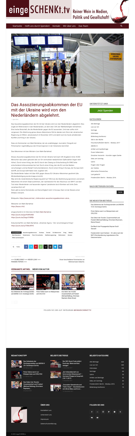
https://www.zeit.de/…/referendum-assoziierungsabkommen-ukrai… (45, 198)
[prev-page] (12, 302)
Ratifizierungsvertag (50, 235)
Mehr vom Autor (40, 269)
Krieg (64, 232)
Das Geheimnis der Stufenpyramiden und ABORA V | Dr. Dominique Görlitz (107, 206)
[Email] (45, 247)
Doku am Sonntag (97, 159)
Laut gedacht (95, 174)
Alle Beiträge (40, 289)
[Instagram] (103, 412)
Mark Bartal (44, 212)
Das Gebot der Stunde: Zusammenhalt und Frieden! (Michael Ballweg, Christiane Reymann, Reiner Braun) (107, 220)
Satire (93, 162)
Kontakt (56, 25)
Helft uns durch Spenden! (37, 25)
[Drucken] (50, 247)
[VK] (60, 247)
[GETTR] (97, 412)
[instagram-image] (14, 321)
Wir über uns (69, 25)
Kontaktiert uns (46, 410)
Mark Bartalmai (16, 235)
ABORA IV (14, 289)
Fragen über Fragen (98, 165)
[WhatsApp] (41, 247)
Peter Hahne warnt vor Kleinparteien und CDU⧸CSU (104, 212)
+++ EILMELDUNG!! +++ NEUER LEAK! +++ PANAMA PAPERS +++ (25, 261)
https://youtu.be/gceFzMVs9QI (22, 215)
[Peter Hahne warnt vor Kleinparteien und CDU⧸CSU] (47, 282)
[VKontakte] (92, 418)
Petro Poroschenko (37, 235)
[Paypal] (109, 412)
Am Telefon (95, 168)
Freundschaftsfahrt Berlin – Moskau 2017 (105, 143)
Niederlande (26, 235)
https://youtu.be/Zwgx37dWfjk (22, 217)
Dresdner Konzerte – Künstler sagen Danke (106, 155)
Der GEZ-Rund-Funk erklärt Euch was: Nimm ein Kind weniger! (72, 363)
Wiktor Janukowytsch (18, 237)
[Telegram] (55, 247)
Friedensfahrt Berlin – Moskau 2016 (103, 178)
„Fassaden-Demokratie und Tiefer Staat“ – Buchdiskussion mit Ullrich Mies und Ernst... (73, 387)
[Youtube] (97, 418)
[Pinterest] (36, 247)
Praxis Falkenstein (97, 152)
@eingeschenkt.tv (82, 310)
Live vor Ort (95, 127)
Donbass (41, 232)
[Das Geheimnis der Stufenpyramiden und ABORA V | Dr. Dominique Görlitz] (22, 282)
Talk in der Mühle (97, 140)
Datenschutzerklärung (48, 424)
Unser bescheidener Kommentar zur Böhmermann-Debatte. (72, 261)
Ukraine (70, 235)
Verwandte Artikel (20, 269)
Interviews (94, 133)
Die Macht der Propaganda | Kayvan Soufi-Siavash (105, 228)
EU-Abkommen (57, 232)
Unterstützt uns (46, 415)
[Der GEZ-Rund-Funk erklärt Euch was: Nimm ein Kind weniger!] (55, 364)
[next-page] (16, 302)
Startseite (17, 25)
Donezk (48, 232)
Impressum (45, 419)
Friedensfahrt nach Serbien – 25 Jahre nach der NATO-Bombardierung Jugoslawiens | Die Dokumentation (107, 235)
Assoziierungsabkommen (30, 232)
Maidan (71, 232)
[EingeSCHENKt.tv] (67, 11)
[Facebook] (26, 247)
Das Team (83, 25)
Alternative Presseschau (99, 171)
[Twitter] (31, 247)
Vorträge (94, 130)
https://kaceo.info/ (18, 206)
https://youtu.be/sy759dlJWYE (22, 226)
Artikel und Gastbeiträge (99, 149)
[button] (121, 26)
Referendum (61, 235)
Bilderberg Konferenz (98, 136)
